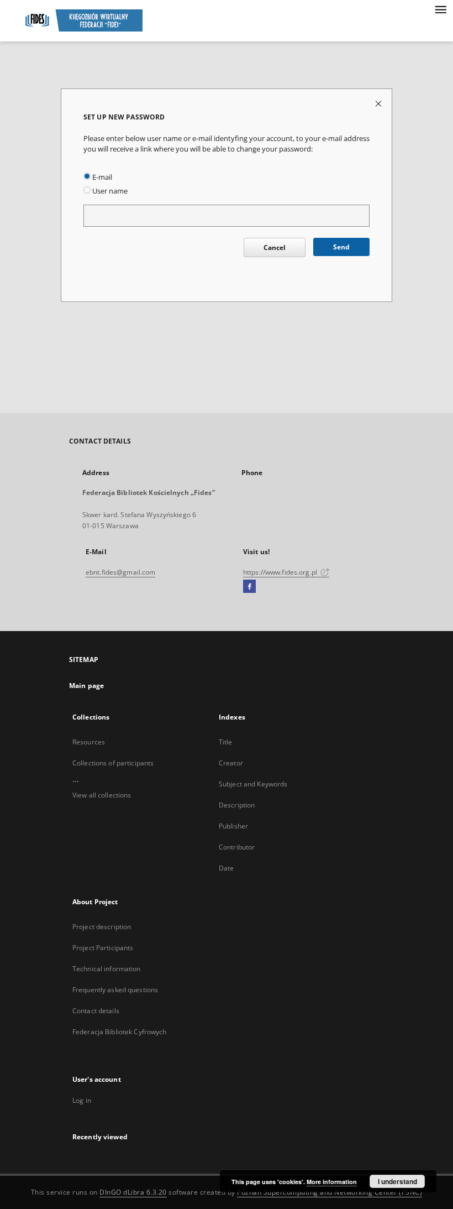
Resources (88, 742)
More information (332, 1181)
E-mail (101, 177)
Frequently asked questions (115, 989)
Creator (231, 763)
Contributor (237, 847)
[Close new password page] (379, 103)
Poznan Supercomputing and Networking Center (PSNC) (329, 1192)
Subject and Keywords (253, 784)
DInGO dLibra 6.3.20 (133, 1192)
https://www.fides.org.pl (281, 572)
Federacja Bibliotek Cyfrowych (119, 1031)
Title (226, 742)
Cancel (275, 247)
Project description (101, 926)
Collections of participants (113, 763)
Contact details (95, 1010)
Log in (81, 1100)
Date (226, 868)
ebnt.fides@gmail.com (120, 572)
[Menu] (440, 9)
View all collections (101, 795)
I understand (397, 1181)
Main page (86, 685)
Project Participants (102, 947)
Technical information (106, 968)
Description (237, 805)
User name (109, 191)
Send (341, 247)
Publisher (233, 826)
